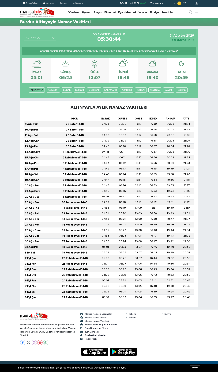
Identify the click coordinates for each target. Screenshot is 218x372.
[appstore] (95, 351)
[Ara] (191, 12)
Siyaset (86, 12)
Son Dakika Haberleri (95, 335)
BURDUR (79, 90)
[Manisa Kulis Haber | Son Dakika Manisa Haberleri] (37, 12)
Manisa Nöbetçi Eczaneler (98, 314)
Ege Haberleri (127, 12)
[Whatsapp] (45, 342)
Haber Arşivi (91, 339)
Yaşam (143, 12)
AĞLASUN (53, 90)
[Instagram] (34, 342)
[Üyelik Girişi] (195, 3)
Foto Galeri (32, 3)
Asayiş (98, 12)
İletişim (132, 314)
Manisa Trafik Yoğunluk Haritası (101, 324)
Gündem (73, 12)
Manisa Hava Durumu (95, 317)
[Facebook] (22, 342)
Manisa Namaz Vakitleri (97, 321)
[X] (28, 342)
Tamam (195, 367)
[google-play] (123, 351)
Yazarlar (50, 3)
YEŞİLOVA (155, 90)
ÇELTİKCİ (181, 90)
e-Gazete (78, 3)
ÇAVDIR (169, 90)
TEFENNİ (141, 90)
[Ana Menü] (196, 12)
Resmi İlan (168, 12)
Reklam (63, 3)
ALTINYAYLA (37, 90)
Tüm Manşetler (92, 332)
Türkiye (154, 12)
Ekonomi (110, 12)
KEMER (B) (127, 90)
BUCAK (67, 90)
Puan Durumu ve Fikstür (97, 328)
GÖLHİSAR (94, 90)
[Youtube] (40, 342)
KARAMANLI (110, 90)
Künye (168, 314)
